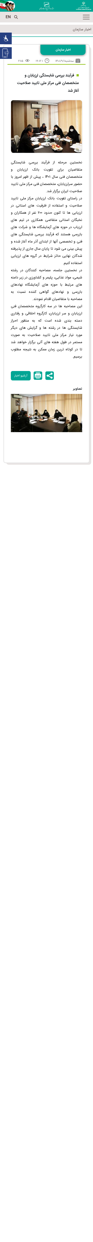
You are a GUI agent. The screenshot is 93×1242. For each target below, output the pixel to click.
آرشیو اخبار (20, 375)
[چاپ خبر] (37, 375)
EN (8, 17)
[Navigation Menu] (86, 17)
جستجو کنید (16, 17)
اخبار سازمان (82, 29)
